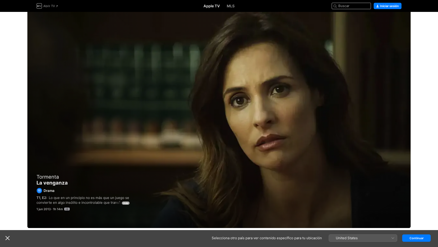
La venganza (219, 120)
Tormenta (47, 177)
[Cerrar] (7, 238)
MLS (231, 6)
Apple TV (211, 6)
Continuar (416, 238)
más (125, 203)
